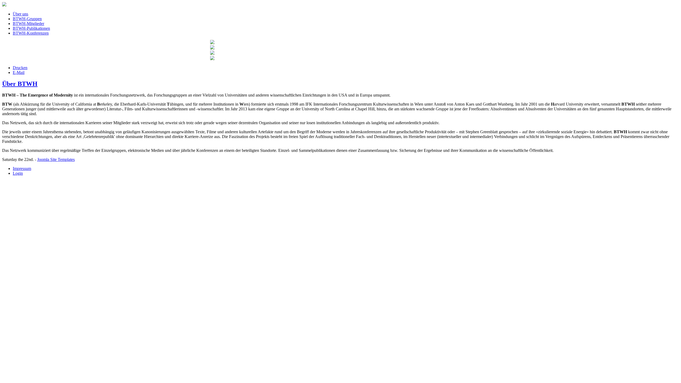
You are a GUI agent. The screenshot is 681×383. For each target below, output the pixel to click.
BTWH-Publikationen (31, 28)
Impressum (22, 168)
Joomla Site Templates (56, 159)
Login (18, 173)
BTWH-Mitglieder (28, 23)
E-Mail (18, 72)
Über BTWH (20, 83)
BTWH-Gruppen (27, 18)
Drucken (20, 67)
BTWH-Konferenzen (31, 33)
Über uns (20, 14)
